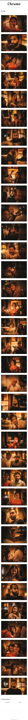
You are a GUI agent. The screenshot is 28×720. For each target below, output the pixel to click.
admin (3, 13)
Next (20, 702)
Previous (8, 702)
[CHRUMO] (14, 4)
